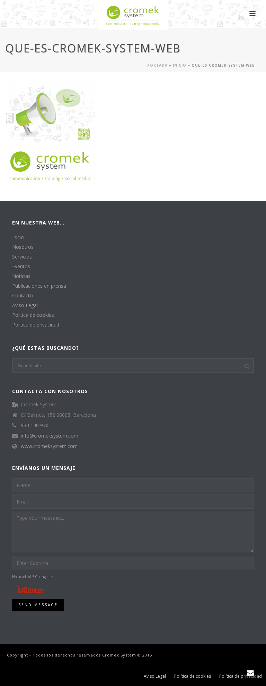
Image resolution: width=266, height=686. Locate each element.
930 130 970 (34, 425)
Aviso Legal (25, 305)
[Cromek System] (133, 15)
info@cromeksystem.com (49, 436)
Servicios (22, 257)
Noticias (21, 276)
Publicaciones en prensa (39, 286)
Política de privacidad (35, 325)
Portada (157, 65)
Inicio (179, 65)
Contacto (22, 296)
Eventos (21, 266)
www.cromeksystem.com (49, 446)
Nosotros (23, 247)
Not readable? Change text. (34, 576)
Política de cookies (33, 315)
